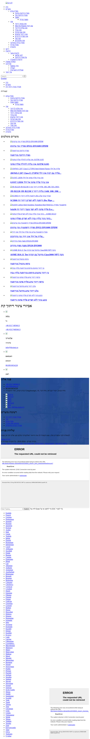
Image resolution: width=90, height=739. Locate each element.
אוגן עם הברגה (20, 32)
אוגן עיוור (18, 30)
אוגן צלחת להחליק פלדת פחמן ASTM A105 (29, 164)
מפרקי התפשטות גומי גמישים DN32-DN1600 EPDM (33, 227)
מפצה (17, 17)
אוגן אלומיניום (20, 40)
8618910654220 (12, 365)
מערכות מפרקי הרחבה (15, 444)
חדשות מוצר (14, 53)
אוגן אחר (13, 125)
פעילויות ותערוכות (16, 70)
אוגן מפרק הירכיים (21, 36)
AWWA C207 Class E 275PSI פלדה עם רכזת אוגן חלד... (35, 173)
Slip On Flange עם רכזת (24, 26)
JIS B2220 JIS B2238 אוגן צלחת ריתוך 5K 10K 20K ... (35, 191)
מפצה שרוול (24, 19)
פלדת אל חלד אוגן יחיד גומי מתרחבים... (27, 236)
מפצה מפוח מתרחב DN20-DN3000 (26, 245)
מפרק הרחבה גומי (21, 15)
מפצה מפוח (14, 102)
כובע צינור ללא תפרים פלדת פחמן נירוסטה (28, 300)
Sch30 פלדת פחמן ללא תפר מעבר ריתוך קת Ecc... (32, 209)
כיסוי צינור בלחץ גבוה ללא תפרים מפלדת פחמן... (31, 218)
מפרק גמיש (14, 11)
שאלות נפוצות (11, 62)
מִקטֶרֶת (13, 47)
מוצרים (8, 9)
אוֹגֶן (11, 22)
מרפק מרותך (39, 444)
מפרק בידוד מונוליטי (17, 43)
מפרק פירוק (14, 45)
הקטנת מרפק (49, 444)
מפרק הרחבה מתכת (22, 13)
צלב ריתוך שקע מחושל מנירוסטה (24, 291)
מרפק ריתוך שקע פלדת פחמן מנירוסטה (27, 282)
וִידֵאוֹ (7, 49)
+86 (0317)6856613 (13, 329)
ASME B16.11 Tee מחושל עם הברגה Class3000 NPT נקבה (37, 254)
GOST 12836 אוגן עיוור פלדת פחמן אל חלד (29, 182)
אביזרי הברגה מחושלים (14, 425)
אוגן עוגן (18, 38)
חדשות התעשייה (16, 59)
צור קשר (9, 72)
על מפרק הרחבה (21, 57)
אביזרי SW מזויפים (12, 423)
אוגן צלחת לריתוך (21, 28)
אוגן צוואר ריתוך (21, 24)
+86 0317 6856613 (13, 325)
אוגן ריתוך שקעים (21, 34)
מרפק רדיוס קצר (61, 444)
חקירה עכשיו (5, 439)
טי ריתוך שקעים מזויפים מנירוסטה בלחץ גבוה (29, 272)
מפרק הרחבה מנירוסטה (20, 155)
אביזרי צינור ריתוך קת (13, 87)
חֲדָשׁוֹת (8, 51)
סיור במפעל (14, 66)
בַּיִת (7, 7)
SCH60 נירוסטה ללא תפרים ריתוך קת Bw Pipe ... (32, 200)
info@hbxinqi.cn (12, 347)
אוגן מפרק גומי (29, 444)
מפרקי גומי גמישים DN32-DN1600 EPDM (29, 146)
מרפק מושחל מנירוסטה (20, 263)
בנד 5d (3, 444)
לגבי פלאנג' (19, 55)
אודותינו (8, 64)
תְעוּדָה (12, 68)
